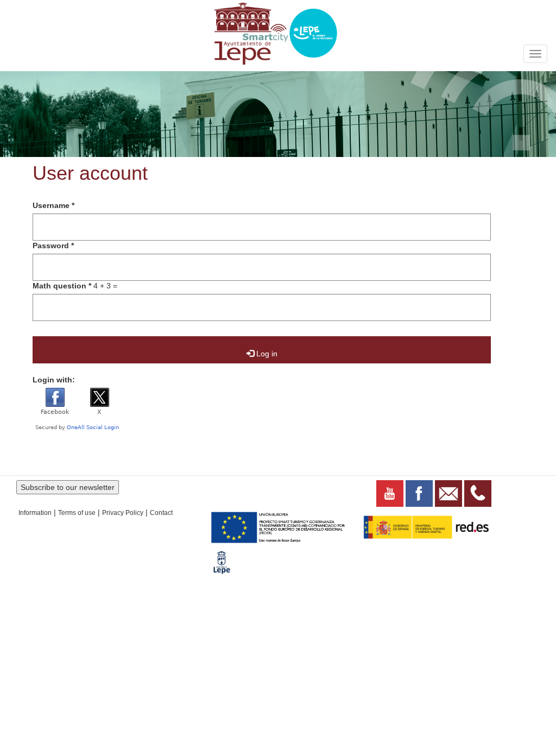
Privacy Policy (122, 513)
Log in (265, 353)
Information (35, 513)
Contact (161, 513)
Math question (62, 285)
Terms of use (77, 513)
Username (53, 205)
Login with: (54, 379)
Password (53, 245)
